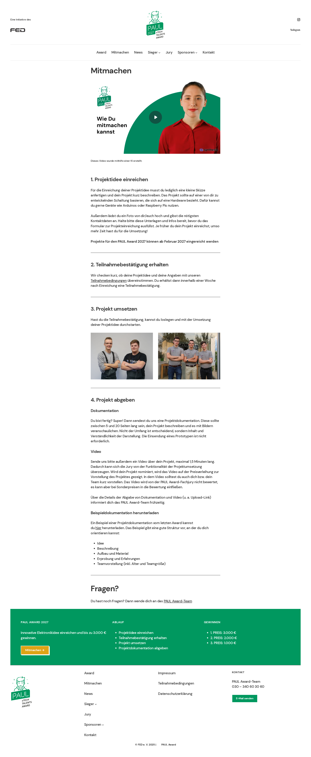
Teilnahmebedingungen (109, 280)
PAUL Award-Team (178, 601)
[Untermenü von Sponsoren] (196, 53)
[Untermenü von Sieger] (159, 53)
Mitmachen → (35, 650)
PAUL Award (168, 744)
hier (98, 528)
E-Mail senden (244, 698)
